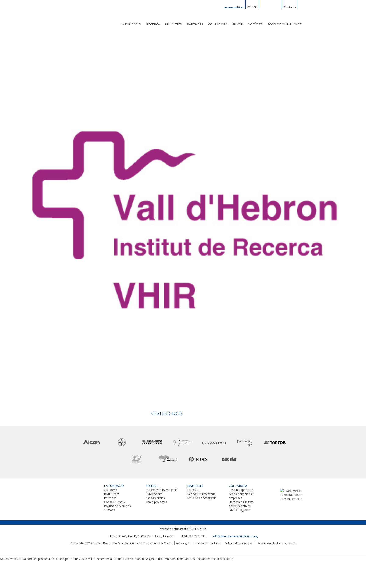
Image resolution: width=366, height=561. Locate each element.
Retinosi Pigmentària (201, 494)
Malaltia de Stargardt (201, 498)
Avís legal (182, 543)
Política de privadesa (238, 543)
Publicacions (154, 494)
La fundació (131, 24)
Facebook (268, 7)
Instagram (278, 7)
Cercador (301, 7)
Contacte (290, 7)
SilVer (237, 24)
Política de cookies (206, 543)
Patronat (110, 498)
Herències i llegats (241, 502)
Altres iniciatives (240, 506)
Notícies (255, 24)
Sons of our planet (285, 24)
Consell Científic (115, 502)
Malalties (173, 24)
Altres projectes (156, 502)
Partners (195, 24)
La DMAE (193, 490)
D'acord (228, 559)
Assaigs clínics (155, 498)
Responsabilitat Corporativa (276, 543)
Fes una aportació (241, 490)
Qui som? (110, 490)
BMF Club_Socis (240, 510)
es (249, 7)
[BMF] (81, 14)
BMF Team (111, 494)
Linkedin (263, 7)
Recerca (153, 24)
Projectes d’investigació (162, 490)
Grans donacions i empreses (241, 496)
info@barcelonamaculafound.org (235, 536)
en (255, 7)
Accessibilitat (234, 7)
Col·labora (217, 24)
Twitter (273, 7)
